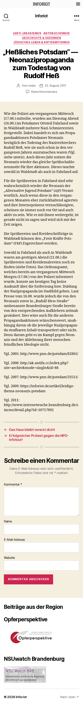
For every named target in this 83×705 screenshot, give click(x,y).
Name (8, 521)
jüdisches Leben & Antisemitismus (41, 42)
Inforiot (41, 16)
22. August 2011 (55, 85)
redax (32, 85)
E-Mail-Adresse (14, 539)
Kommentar (13, 484)
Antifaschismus (56, 33)
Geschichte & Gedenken (41, 37)
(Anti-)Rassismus (27, 33)
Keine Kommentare (44, 91)
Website (9, 558)
